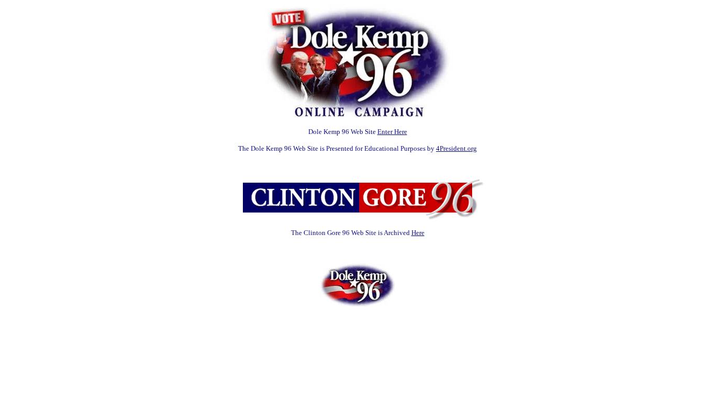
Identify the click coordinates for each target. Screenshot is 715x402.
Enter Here (392, 132)
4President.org (456, 148)
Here (417, 233)
